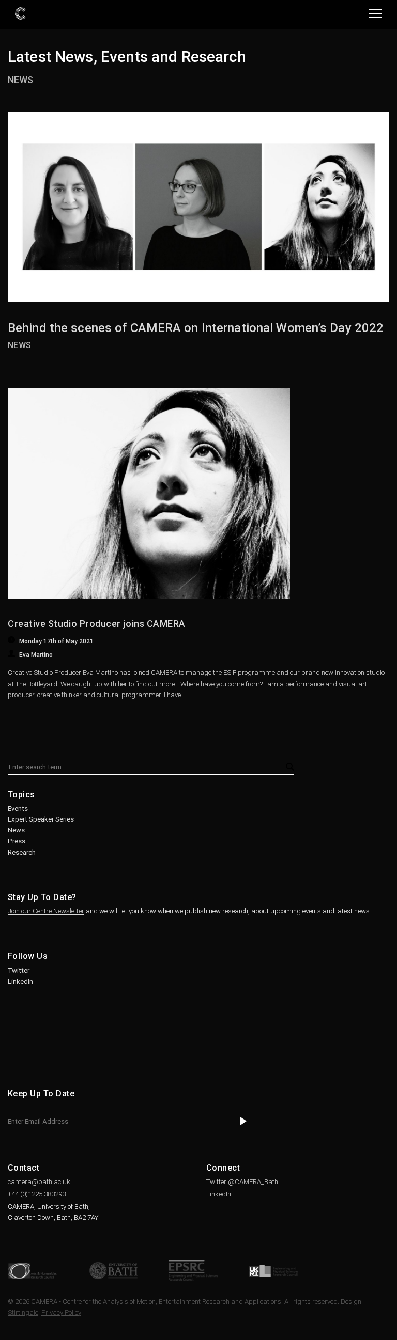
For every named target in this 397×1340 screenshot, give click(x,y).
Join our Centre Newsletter (46, 911)
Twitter (18, 970)
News (20, 79)
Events (18, 808)
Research (22, 852)
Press (16, 841)
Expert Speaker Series (41, 819)
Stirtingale (23, 1312)
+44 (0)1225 (37, 1194)
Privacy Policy (61, 1312)
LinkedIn (20, 981)
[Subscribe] (243, 1121)
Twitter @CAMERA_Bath (242, 1182)
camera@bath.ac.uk (39, 1182)
